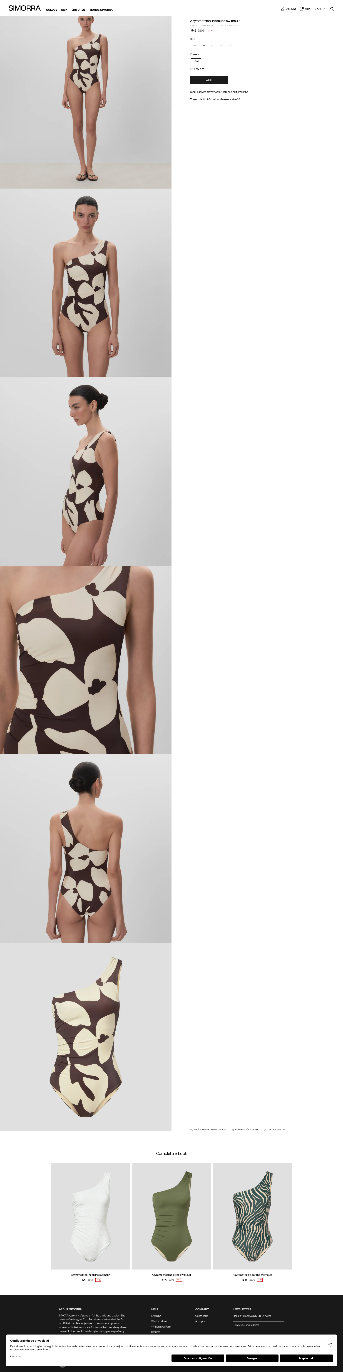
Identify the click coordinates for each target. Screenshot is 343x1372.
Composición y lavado (247, 1130)
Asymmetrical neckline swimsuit (215, 21)
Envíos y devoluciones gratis (210, 1130)
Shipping (156, 1316)
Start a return (159, 1321)
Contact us (201, 1316)
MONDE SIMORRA (101, 10)
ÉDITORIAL (78, 10)
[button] (56, 1216)
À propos (200, 1321)
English (318, 9)
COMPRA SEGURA (276, 1130)
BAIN (64, 10)
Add (209, 80)
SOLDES (51, 10)
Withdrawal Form (161, 1326)
